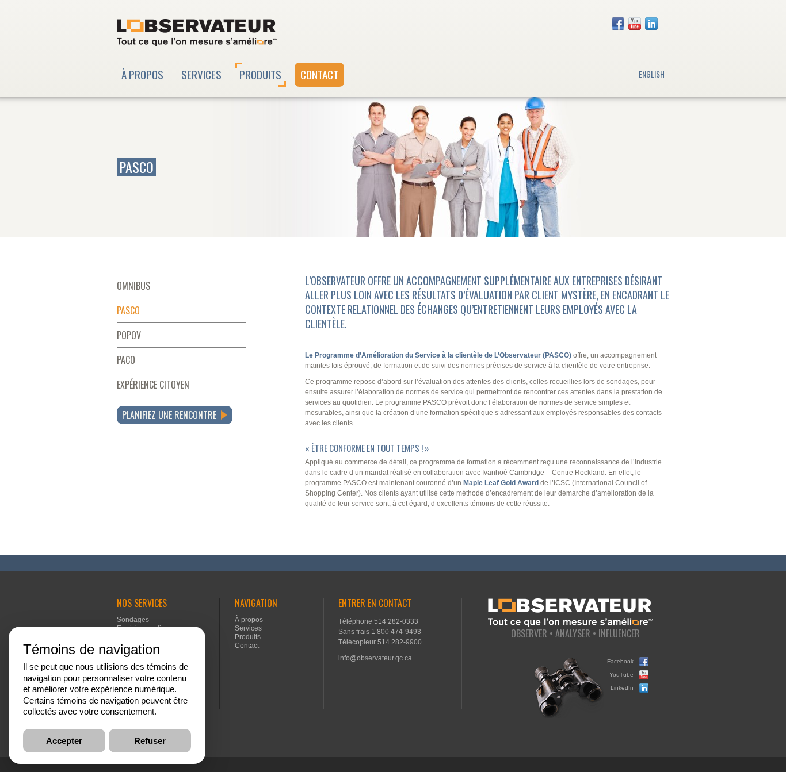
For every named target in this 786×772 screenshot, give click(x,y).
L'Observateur (197, 32)
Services (201, 74)
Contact (319, 74)
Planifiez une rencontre (169, 415)
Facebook (618, 23)
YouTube (634, 23)
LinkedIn (651, 23)
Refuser (150, 740)
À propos (142, 74)
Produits (260, 74)
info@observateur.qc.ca (375, 658)
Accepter (64, 740)
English (652, 74)
